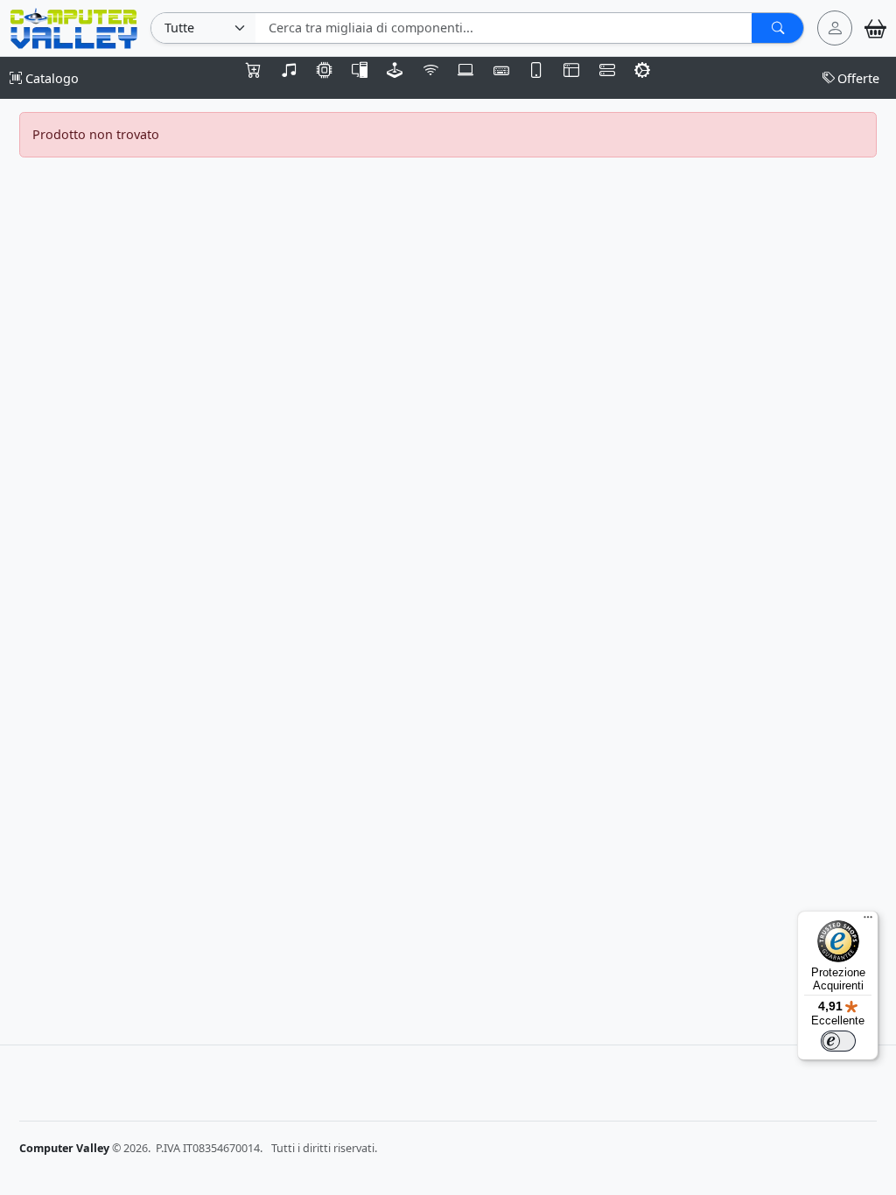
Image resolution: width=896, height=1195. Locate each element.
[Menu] (868, 921)
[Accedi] (834, 27)
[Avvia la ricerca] (777, 28)
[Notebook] (465, 78)
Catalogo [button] (50, 78)
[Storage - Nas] (607, 78)
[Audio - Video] (288, 78)
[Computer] (359, 78)
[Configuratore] (642, 78)
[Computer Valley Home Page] (74, 26)
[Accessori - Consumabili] (253, 78)
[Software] (571, 78)
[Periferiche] (500, 78)
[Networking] (430, 78)
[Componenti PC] (324, 78)
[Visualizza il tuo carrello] (875, 28)
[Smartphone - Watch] (536, 78)
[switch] (838, 1041)
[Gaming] (394, 78)
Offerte (858, 78)
